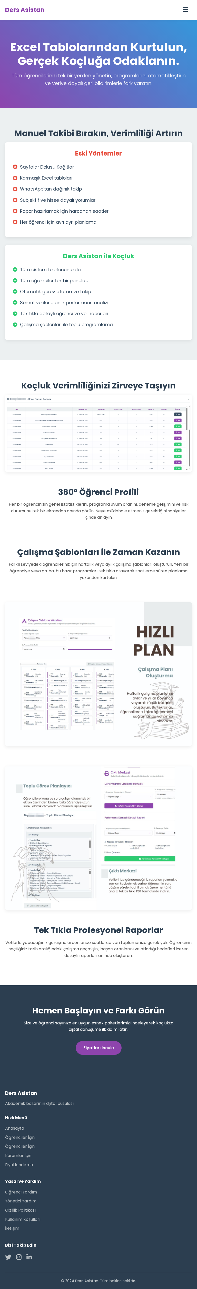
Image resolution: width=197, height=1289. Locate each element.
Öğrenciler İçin (20, 1137)
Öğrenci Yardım (21, 1192)
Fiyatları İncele (98, 1048)
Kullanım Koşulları (22, 1219)
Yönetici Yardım (20, 1201)
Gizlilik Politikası (20, 1210)
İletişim (12, 1228)
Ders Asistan (25, 10)
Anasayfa (14, 1128)
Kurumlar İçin (18, 1155)
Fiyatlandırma (19, 1165)
